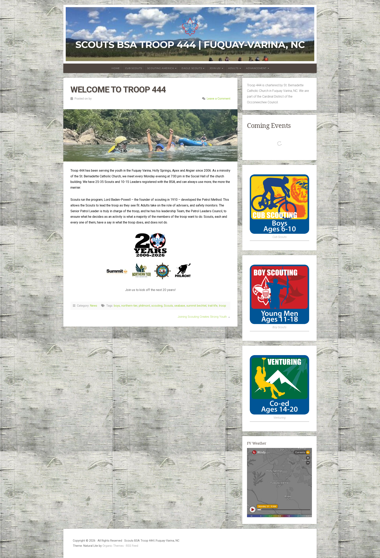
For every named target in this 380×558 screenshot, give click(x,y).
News (93, 305)
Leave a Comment (218, 98)
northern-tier (129, 305)
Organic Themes (113, 546)
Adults (233, 68)
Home (116, 68)
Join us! (215, 68)
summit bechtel (196, 305)
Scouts (168, 305)
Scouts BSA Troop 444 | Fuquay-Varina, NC (190, 44)
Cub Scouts (133, 68)
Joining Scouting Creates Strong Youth (202, 316)
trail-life (213, 305)
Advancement (256, 68)
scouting (156, 305)
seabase (179, 305)
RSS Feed (132, 546)
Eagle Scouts (192, 68)
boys (117, 305)
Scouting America (160, 68)
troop (222, 305)
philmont (144, 305)
